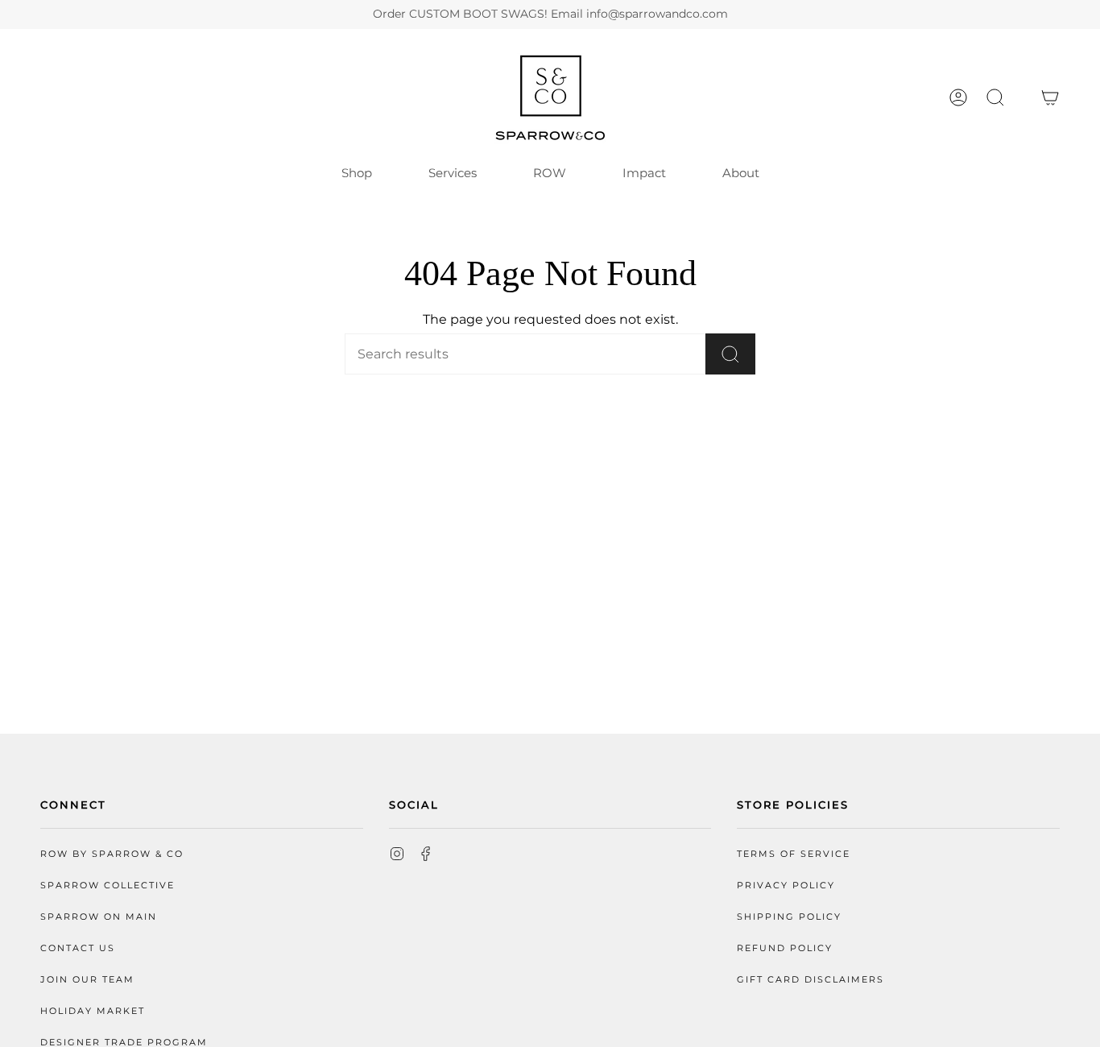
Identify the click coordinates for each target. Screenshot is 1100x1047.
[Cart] (1050, 97)
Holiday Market (92, 1011)
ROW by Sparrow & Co (112, 854)
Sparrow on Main (98, 917)
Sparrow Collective (107, 885)
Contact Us (77, 948)
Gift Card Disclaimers (810, 980)
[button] (995, 97)
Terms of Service (793, 854)
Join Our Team (87, 980)
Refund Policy (785, 948)
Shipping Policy (789, 917)
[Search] (730, 354)
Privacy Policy (786, 885)
